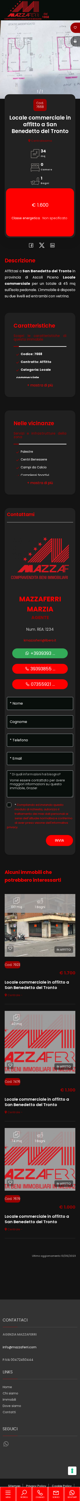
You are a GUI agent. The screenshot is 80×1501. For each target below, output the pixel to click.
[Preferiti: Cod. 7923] (10, 948)
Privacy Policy (36, 1486)
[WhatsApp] (6, 1444)
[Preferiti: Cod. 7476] (10, 1065)
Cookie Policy (62, 1486)
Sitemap (14, 1486)
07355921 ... (42, 684)
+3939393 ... (42, 653)
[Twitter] (40, 246)
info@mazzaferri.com (19, 1347)
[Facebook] (30, 246)
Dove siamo (12, 1406)
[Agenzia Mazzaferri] (26, 10)
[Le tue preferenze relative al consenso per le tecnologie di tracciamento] (72, 1471)
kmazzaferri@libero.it (40, 640)
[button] (40, 385)
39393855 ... (42, 669)
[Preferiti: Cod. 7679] (10, 1182)
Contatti (9, 1412)
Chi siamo (10, 1393)
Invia (59, 840)
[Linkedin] (51, 246)
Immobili (9, 1399)
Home (7, 1387)
